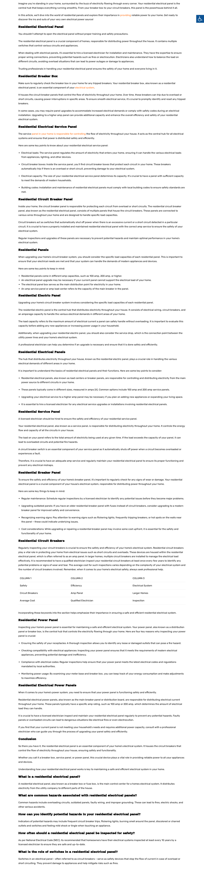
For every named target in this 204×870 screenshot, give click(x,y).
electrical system (84, 87)
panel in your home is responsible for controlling (59, 133)
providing (125, 15)
